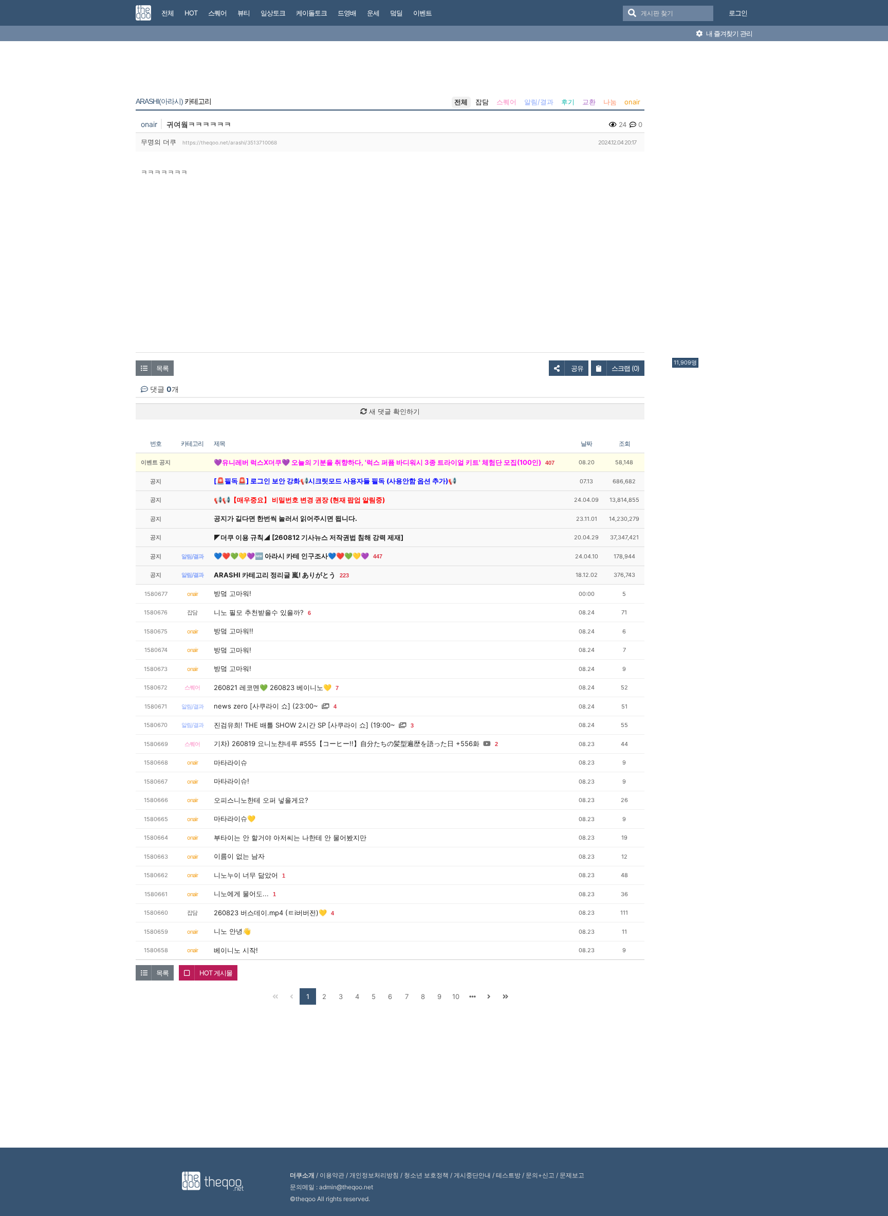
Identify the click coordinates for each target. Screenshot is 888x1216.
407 (549, 463)
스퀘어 (506, 102)
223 (344, 575)
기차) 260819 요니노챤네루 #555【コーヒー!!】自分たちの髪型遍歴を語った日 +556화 (346, 743)
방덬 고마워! (232, 593)
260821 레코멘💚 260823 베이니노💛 (272, 687)
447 (377, 556)
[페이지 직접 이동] (472, 996)
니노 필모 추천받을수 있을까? (259, 612)
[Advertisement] (713, 202)
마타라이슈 (230, 762)
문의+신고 (540, 1175)
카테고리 (173, 101)
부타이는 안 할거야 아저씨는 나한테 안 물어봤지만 (290, 837)
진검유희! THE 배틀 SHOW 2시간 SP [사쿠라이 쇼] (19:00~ (304, 725)
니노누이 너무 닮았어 (246, 875)
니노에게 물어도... (241, 894)
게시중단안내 (472, 1175)
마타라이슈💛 (234, 818)
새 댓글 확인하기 (393, 411)
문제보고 (572, 1175)
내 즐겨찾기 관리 (728, 33)
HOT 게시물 (215, 973)
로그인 (738, 13)
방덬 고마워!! (233, 631)
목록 (162, 368)
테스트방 (508, 1175)
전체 (461, 102)
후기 (568, 102)
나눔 (610, 102)
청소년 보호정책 (426, 1175)
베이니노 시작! (236, 950)
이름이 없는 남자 (239, 856)
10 (455, 996)
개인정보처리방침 (374, 1175)
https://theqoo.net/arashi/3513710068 (229, 142)
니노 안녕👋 (232, 931)
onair (632, 102)
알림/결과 (538, 102)
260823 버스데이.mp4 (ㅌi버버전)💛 (270, 913)
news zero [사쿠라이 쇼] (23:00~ (266, 706)
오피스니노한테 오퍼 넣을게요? (261, 800)
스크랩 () (625, 368)
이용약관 (332, 1175)
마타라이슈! (231, 781)
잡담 (482, 102)
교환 (589, 102)
